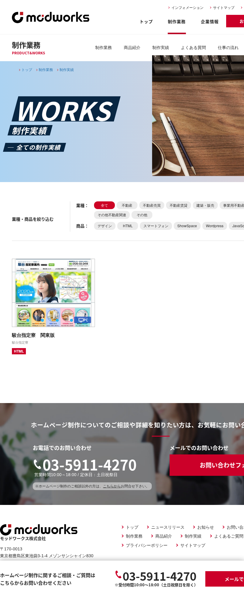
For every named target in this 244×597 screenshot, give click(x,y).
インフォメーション (187, 8)
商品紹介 (132, 47)
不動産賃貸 (178, 205)
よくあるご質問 (228, 536)
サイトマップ (223, 8)
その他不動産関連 (112, 214)
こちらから (112, 486)
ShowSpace (187, 225)
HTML (128, 225)
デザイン (105, 225)
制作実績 (160, 47)
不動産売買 (152, 205)
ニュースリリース (167, 527)
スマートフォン (155, 225)
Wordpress (214, 225)
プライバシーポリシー (147, 545)
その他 (142, 214)
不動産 (127, 205)
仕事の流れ (228, 47)
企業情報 (210, 21)
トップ (146, 21)
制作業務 (177, 21)
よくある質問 (193, 47)
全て (104, 205)
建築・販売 (205, 205)
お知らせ (205, 527)
